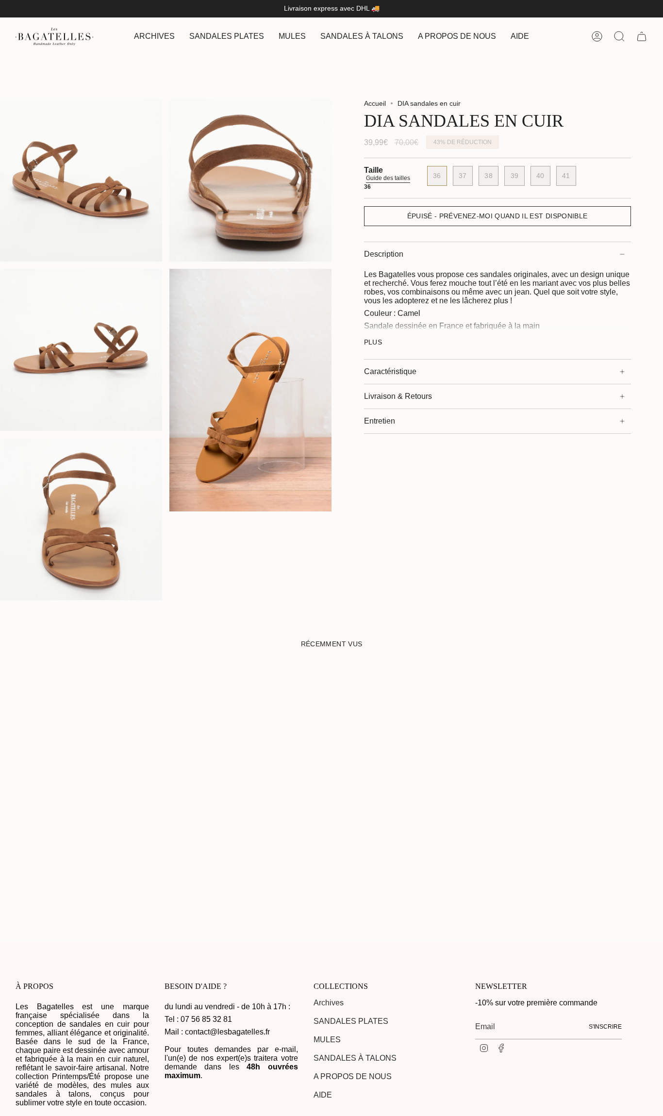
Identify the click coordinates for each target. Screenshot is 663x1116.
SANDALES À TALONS (355, 1058)
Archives (329, 1003)
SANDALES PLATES (351, 1021)
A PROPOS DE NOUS (353, 1076)
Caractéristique (390, 371)
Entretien (379, 421)
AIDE (323, 1095)
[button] (226, 37)
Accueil (375, 103)
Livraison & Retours (398, 396)
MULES (327, 1039)
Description (383, 254)
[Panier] (641, 36)
